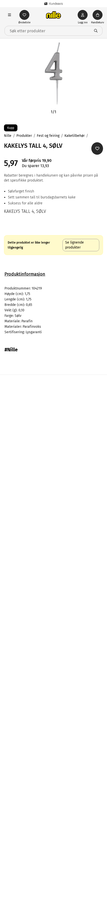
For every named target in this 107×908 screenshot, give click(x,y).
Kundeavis (56, 3)
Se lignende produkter (74, 245)
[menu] (9, 15)
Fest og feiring (48, 136)
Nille (7, 136)
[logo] (53, 15)
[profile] (83, 15)
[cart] (98, 15)
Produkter (24, 136)
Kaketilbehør (74, 136)
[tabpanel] (53, 310)
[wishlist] (24, 15)
